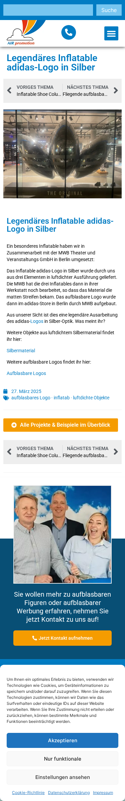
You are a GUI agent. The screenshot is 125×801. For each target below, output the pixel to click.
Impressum (103, 792)
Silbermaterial (21, 350)
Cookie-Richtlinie (28, 792)
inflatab (62, 397)
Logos (36, 321)
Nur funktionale (62, 759)
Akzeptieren (62, 740)
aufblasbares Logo (30, 397)
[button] (111, 33)
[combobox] (48, 10)
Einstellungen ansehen (62, 777)
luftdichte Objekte (91, 397)
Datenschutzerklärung (69, 792)
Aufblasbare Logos (26, 373)
